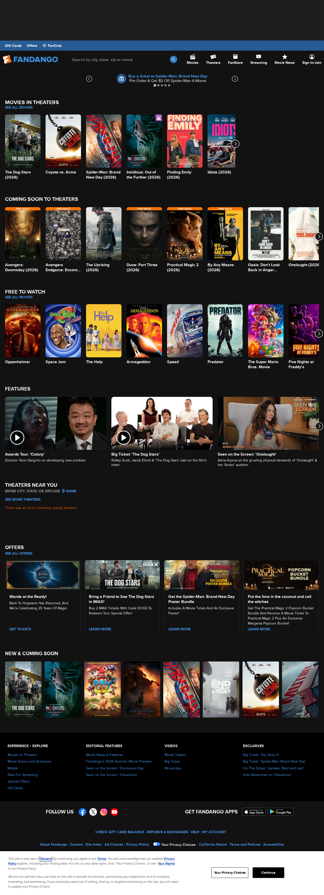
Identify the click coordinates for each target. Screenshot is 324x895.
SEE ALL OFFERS (18, 553)
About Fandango (53, 844)
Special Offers (19, 781)
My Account (214, 831)
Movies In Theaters (22, 754)
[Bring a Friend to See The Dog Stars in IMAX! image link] (122, 574)
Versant (46, 858)
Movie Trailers (175, 754)
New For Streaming (23, 774)
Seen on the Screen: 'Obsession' (112, 774)
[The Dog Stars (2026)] (23, 689)
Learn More (100, 629)
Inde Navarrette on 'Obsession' (267, 774)
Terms (101, 858)
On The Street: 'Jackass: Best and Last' (273, 768)
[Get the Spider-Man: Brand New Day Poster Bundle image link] (201, 574)
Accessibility (273, 844)
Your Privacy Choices (178, 844)
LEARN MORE (259, 629)
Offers (32, 46)
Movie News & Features (105, 754)
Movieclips (173, 768)
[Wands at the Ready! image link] (42, 574)
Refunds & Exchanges (167, 831)
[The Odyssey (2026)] (142, 689)
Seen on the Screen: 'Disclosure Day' (115, 768)
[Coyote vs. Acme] (260, 689)
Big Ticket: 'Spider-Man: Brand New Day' (274, 761)
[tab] (154, 85)
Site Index (94, 844)
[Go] (173, 59)
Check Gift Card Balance (119, 831)
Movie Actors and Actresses (30, 761)
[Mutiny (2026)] (300, 689)
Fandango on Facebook (82, 812)
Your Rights (166, 863)
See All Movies (19, 107)
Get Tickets (20, 629)
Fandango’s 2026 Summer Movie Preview (118, 761)
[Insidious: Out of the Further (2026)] (63, 689)
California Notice (213, 844)
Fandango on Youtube (114, 812)
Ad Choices (114, 844)
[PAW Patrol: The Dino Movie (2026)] (102, 689)
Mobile (13, 768)
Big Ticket (172, 761)
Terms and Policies (245, 844)
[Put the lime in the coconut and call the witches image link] (281, 574)
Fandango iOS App (254, 811)
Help (195, 831)
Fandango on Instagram (104, 812)
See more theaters (22, 499)
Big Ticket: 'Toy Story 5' (261, 754)
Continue (268, 872)
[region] (162, 873)
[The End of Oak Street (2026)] (221, 689)
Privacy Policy (137, 844)
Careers (76, 844)
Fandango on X (93, 812)
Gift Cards (13, 46)
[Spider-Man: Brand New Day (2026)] (181, 689)
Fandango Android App (280, 811)
